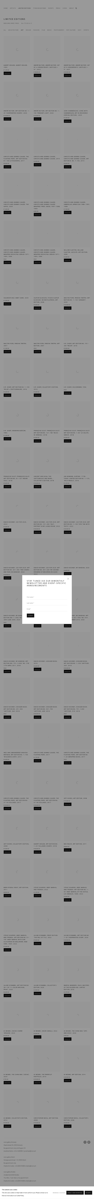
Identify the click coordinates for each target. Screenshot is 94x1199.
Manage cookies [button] (59, 1193)
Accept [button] (88, 1193)
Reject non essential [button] (75, 1193)
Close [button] (67, 579)
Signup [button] (30, 616)
